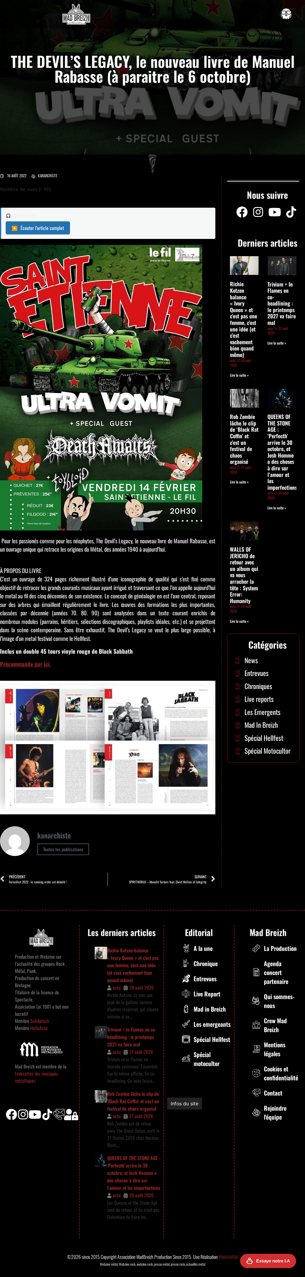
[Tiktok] (47, 1114)
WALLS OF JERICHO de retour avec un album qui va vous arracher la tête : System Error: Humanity (244, 575)
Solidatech (39, 1020)
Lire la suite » (239, 375)
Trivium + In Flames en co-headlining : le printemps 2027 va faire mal (281, 303)
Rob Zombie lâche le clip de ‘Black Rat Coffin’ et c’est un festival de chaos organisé (244, 439)
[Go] (286, 14)
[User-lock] (71, 1114)
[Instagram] (258, 212)
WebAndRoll (228, 1256)
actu (117, 987)
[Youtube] (274, 212)
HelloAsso (38, 1028)
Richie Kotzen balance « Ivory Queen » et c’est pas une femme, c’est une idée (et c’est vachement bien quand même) (243, 319)
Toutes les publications (63, 849)
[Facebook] (242, 212)
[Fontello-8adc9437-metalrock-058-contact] (59, 1114)
